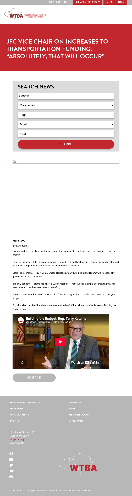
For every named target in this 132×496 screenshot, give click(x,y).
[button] (57, 2)
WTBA (25, 13)
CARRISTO (86, 490)
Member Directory (88, 2)
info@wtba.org (16, 439)
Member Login (115, 2)
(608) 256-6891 (16, 443)
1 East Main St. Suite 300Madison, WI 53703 (22, 434)
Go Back (34, 377)
